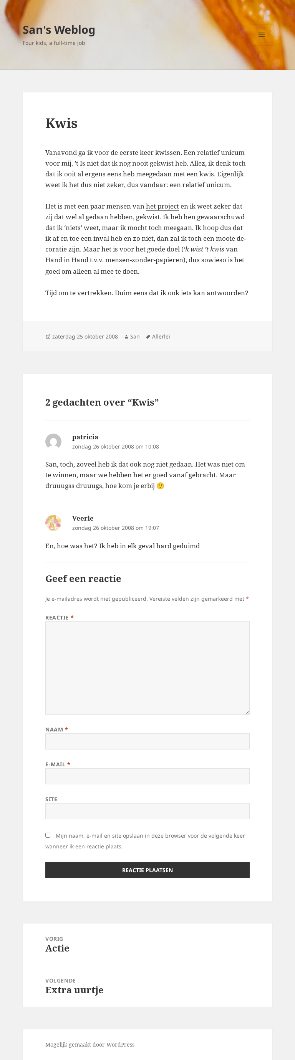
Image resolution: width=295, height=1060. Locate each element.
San (135, 336)
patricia (85, 436)
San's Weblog (59, 29)
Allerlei (161, 336)
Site (51, 799)
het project (162, 206)
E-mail (57, 764)
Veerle (83, 518)
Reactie (59, 617)
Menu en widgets (261, 45)
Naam (56, 729)
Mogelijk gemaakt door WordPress (89, 1044)
